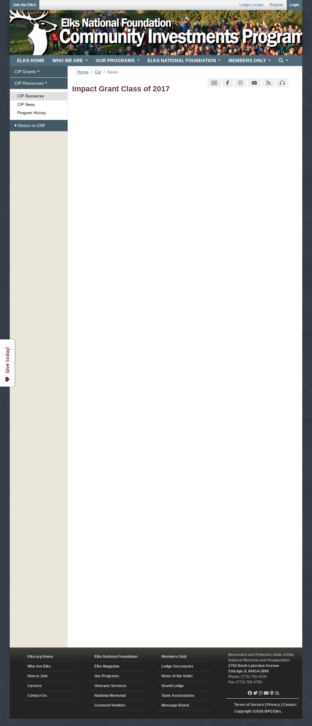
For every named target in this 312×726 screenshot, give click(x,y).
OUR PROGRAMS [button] (116, 60)
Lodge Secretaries (177, 666)
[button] (282, 61)
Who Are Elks (39, 666)
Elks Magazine (106, 666)
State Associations (177, 695)
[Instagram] (240, 83)
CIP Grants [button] (25, 71)
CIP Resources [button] (29, 83)
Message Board (175, 705)
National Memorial (110, 695)
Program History (31, 113)
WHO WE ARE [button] (68, 60)
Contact (289, 705)
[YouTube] (254, 83)
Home (83, 71)
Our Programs (106, 676)
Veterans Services (110, 686)
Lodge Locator (251, 5)
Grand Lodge (172, 686)
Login (294, 5)
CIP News (26, 104)
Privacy (273, 705)
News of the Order (177, 676)
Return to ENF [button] (31, 125)
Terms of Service (249, 705)
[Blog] (268, 83)
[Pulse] (214, 83)
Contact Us (37, 695)
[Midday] (282, 83)
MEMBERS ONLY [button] (248, 60)
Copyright (242, 711)
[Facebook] (227, 83)
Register (277, 5)
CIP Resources (30, 96)
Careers (34, 686)
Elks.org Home (40, 656)
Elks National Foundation (115, 656)
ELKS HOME (30, 60)
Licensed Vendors (110, 705)
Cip (98, 71)
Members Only (174, 656)
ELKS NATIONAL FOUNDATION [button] (182, 60)
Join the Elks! (24, 5)
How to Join (37, 676)
